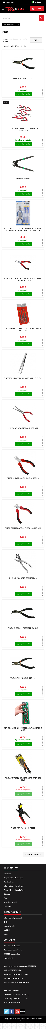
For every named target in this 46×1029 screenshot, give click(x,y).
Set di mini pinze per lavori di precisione (23, 129)
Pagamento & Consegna (13, 878)
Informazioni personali (13, 918)
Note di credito (9, 926)
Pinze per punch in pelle (23, 828)
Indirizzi (7, 930)
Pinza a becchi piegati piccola (23, 628)
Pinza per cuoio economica (23, 578)
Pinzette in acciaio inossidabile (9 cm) (23, 378)
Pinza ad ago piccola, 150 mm (23, 428)
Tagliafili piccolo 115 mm (23, 678)
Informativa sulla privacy (14, 886)
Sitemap (7, 894)
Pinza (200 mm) (23, 178)
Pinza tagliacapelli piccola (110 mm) (23, 528)
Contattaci (8, 906)
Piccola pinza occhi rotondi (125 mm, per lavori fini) (23, 279)
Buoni (6, 934)
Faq (5, 898)
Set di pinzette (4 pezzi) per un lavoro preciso (23, 329)
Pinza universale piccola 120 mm (23, 478)
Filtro (36, 40)
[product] (23, 63)
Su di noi (7, 874)
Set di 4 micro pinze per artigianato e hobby (23, 729)
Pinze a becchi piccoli (23, 78)
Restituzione (9, 882)
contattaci (10, 2)
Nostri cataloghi (10, 902)
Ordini (6, 922)
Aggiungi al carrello (23, 94)
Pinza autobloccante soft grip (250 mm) (23, 779)
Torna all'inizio (33, 854)
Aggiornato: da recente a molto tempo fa (16, 40)
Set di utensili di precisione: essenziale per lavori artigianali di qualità (23, 229)
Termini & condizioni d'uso (14, 890)
